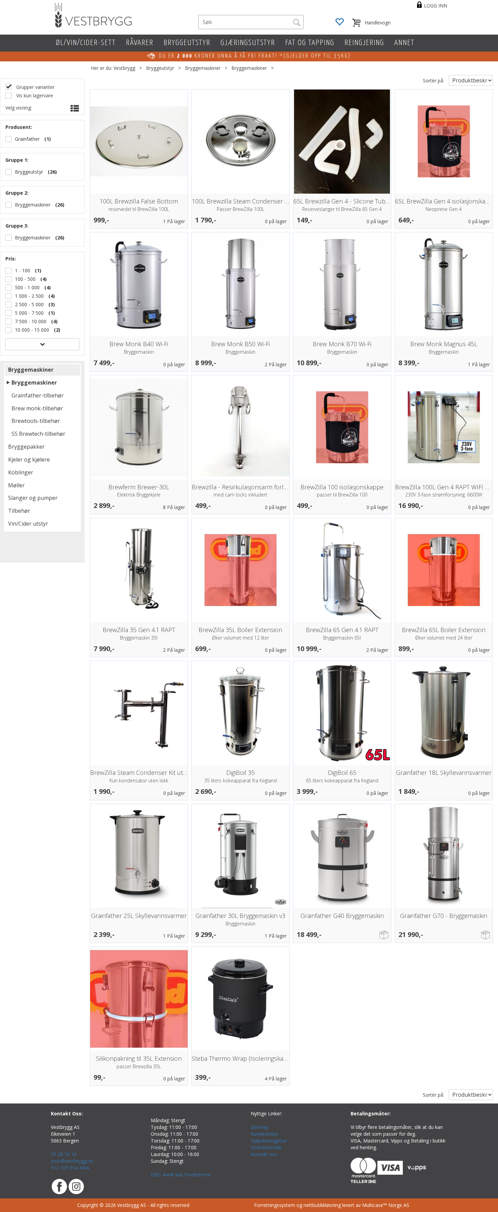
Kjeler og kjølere (29, 459)
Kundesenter (264, 1134)
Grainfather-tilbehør (38, 395)
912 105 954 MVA (70, 1168)
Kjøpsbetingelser (269, 1140)
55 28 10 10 (64, 1154)
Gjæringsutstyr (248, 43)
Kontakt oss (264, 1154)
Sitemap (260, 1127)
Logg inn (435, 5)
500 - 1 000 (27, 287)
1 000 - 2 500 (29, 296)
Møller (16, 485)
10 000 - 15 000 (32, 330)
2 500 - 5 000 (29, 304)
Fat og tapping (309, 43)
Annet (404, 43)
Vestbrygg (124, 68)
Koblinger (20, 472)
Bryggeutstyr (187, 43)
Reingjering (364, 43)
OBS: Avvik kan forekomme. (181, 1174)
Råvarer (139, 43)
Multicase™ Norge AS (385, 1205)
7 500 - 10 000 (30, 321)
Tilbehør (19, 510)
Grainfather (27, 139)
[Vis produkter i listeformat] (74, 108)
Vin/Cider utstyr (28, 523)
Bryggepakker (26, 446)
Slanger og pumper (33, 498)
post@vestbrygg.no (72, 1161)
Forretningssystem (274, 1205)
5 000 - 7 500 (29, 313)
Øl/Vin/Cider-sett (86, 43)
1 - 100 (22, 270)
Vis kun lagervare (34, 95)
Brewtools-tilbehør (36, 421)
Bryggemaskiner (203, 68)
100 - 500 (25, 279)
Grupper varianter (35, 87)
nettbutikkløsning (322, 1205)
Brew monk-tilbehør (37, 408)
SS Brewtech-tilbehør (38, 433)
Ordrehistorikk (266, 1147)
